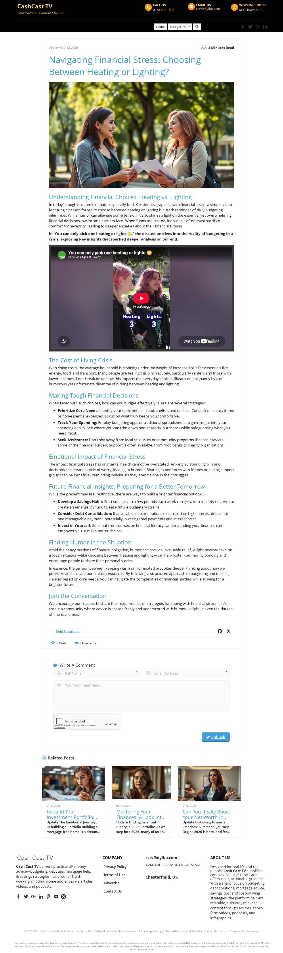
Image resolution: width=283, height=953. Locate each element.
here (150, 949)
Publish (217, 737)
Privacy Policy (250, 931)
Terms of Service (229, 931)
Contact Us (210, 931)
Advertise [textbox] (111, 883)
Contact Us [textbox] (112, 891)
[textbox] (40, 9)
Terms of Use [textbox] (114, 875)
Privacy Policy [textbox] (115, 866)
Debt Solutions (67, 631)
